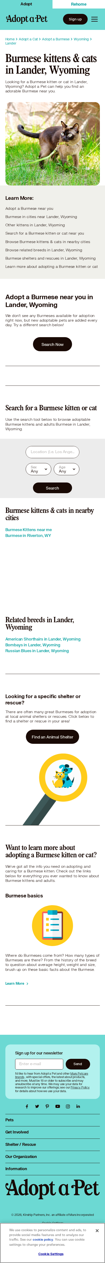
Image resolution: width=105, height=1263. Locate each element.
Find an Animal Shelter (52, 737)
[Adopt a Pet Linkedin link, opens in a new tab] (78, 1106)
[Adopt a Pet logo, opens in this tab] (52, 1194)
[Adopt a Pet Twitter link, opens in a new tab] (38, 1106)
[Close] (97, 1230)
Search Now (53, 344)
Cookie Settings (50, 1254)
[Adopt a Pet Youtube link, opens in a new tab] (59, 1106)
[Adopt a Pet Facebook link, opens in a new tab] (28, 1106)
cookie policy (43, 1240)
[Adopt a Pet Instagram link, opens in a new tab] (69, 1106)
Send (78, 1064)
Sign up (75, 19)
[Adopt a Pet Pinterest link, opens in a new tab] (48, 1106)
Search (52, 488)
